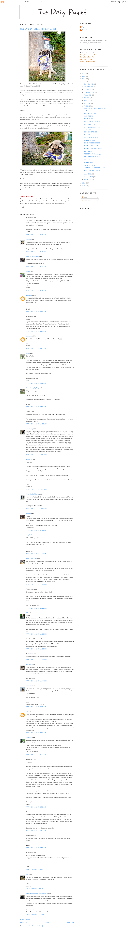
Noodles (28, 513)
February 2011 (88, 177)
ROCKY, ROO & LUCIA (91, 137)
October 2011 (88, 89)
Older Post (70, 922)
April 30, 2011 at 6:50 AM (36, 830)
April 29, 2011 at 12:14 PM (36, 584)
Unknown (29, 295)
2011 (84, 81)
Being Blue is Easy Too (87, 57)
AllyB (27, 874)
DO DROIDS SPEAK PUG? (92, 157)
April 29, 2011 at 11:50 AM (36, 554)
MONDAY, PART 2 (89, 165)
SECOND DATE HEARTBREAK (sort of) (38, 29)
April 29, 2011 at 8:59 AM (36, 234)
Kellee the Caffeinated (32, 494)
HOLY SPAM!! (88, 151)
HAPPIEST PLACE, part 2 (91, 145)
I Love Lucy (29, 429)
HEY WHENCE (88, 119)
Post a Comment (25, 919)
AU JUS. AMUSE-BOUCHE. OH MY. (95, 168)
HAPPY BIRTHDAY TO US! (92, 170)
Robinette (29, 686)
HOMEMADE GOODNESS (92, 143)
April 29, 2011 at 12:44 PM (36, 681)
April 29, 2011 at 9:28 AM (36, 312)
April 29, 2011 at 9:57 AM (36, 407)
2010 (84, 183)
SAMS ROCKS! (88, 116)
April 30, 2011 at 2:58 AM (36, 807)
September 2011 (89, 92)
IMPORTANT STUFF (90, 124)
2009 (84, 185)
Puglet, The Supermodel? (87, 61)
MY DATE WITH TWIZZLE (92, 121)
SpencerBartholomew (32, 256)
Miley (82, 27)
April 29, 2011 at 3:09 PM (36, 707)
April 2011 (87, 106)
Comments (86, 201)
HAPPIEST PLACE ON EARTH (93, 148)
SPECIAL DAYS (88, 162)
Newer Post (23, 922)
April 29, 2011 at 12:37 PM (36, 649)
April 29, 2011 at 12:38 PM (36, 659)
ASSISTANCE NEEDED (91, 140)
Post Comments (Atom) (36, 926)
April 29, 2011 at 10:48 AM (36, 489)
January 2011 (88, 179)
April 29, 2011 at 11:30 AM (36, 530)
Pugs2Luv (29, 737)
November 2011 (89, 86)
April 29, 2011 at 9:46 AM (36, 348)
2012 (84, 79)
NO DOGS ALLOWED (90, 113)
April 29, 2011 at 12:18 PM (36, 608)
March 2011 (87, 174)
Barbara (28, 239)
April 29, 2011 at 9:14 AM (36, 266)
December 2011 (89, 84)
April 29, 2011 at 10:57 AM (36, 508)
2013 (84, 76)
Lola (27, 711)
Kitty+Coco (29, 664)
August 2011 (88, 95)
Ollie (27, 613)
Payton (28, 271)
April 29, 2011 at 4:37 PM (36, 733)
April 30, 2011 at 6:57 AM (36, 848)
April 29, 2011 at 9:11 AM (36, 251)
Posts (85, 197)
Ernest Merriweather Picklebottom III (37, 893)
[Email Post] (22, 206)
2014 (84, 73)
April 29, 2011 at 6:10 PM (36, 754)
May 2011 (87, 103)
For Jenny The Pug (86, 59)
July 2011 (87, 97)
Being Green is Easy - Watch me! (90, 55)
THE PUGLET (85, 30)
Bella (27, 353)
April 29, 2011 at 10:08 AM (36, 424)
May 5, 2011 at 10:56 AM (35, 914)
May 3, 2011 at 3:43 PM (35, 889)
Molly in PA (29, 459)
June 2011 (87, 100)
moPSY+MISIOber (31, 558)
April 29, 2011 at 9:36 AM (36, 331)
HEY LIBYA (87, 134)
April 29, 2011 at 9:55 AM (36, 383)
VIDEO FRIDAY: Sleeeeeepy (92, 154)
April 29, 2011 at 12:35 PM (36, 634)
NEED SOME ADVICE (90, 132)
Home (47, 922)
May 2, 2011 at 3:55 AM (35, 869)
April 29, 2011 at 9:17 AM (36, 290)
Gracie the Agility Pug (32, 388)
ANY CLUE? (87, 159)
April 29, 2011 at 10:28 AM (36, 454)
